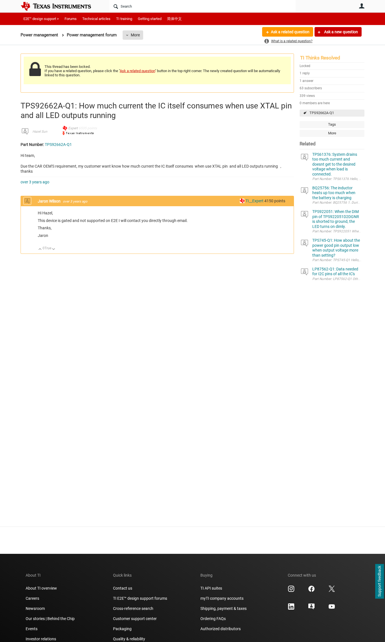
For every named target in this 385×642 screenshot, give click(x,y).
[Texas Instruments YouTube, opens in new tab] (331, 608)
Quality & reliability (129, 639)
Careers (32, 598)
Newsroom (35, 608)
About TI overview (41, 588)
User (361, 6)
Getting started (149, 19)
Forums (71, 19)
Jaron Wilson (49, 201)
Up (40, 249)
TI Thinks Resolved (320, 58)
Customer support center (135, 618)
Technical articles (96, 19)
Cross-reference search (133, 608)
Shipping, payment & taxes (223, 608)
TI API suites (211, 588)
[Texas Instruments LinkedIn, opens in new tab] (291, 608)
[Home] (60, 6)
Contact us (122, 588)
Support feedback (379, 581)
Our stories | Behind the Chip (50, 618)
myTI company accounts (222, 598)
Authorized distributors (220, 629)
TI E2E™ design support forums (140, 598)
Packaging (122, 629)
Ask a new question (340, 32)
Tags (332, 124)
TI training (124, 19)
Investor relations (41, 639)
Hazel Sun (39, 132)
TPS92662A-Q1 (321, 113)
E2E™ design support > (41, 19)
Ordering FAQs (213, 618)
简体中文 (174, 19)
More (135, 35)
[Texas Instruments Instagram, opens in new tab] (291, 590)
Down (53, 249)
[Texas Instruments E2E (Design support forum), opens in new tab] (311, 608)
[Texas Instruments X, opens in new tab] (331, 590)
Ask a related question (290, 32)
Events (31, 629)
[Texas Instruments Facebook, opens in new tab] (311, 590)
